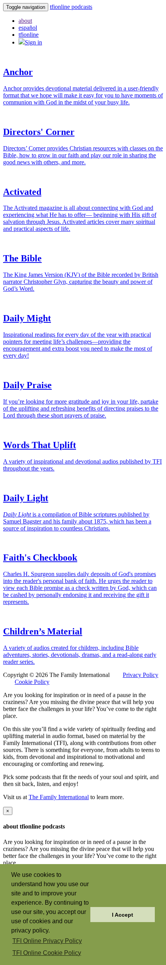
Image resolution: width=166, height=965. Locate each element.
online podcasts (71, 6)
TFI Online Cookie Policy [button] (46, 953)
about (25, 20)
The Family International (59, 797)
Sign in (33, 42)
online (29, 34)
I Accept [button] (122, 915)
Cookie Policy (32, 682)
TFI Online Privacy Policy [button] (47, 941)
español (28, 27)
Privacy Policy (140, 675)
